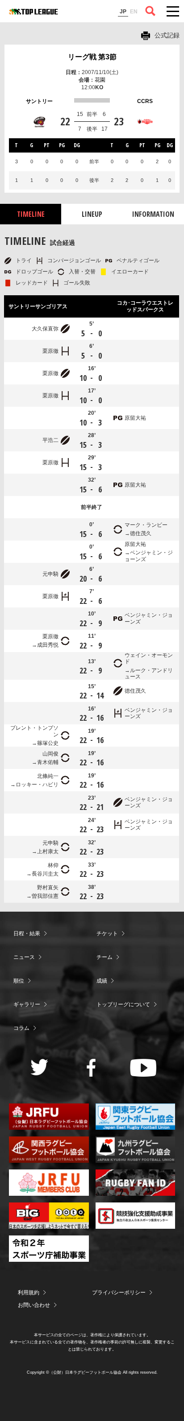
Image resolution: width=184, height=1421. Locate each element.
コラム (21, 1028)
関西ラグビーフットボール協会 (49, 1149)
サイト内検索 (150, 11)
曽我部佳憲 (45, 896)
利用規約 (28, 1292)
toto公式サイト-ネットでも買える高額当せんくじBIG (49, 1215)
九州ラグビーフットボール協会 (136, 1149)
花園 (100, 80)
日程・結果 (26, 933)
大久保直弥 (45, 329)
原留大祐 (135, 418)
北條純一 (48, 776)
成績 (101, 981)
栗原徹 (50, 351)
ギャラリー (26, 1004)
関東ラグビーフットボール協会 (136, 1116)
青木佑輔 (48, 762)
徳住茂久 (140, 533)
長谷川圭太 (45, 874)
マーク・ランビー (146, 525)
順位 (18, 981)
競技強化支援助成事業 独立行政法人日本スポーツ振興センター (136, 1215)
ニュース (24, 957)
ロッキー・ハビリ (37, 784)
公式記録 (167, 35)
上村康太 (48, 851)
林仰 (53, 865)
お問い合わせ (34, 1305)
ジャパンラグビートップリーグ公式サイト (33, 11)
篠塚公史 (48, 743)
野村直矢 (48, 887)
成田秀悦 (48, 645)
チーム (104, 957)
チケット (107, 933)
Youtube (143, 1068)
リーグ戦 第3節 (92, 57)
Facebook (91, 1068)
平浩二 (50, 440)
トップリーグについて (123, 1004)
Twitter (39, 1067)
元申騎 (50, 574)
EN (134, 11)
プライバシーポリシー (119, 1292)
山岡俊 (50, 754)
